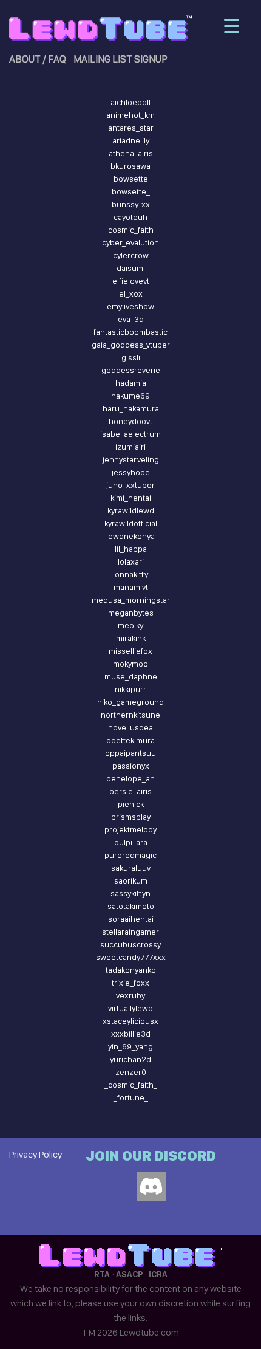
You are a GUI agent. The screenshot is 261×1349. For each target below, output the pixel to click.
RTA (102, 1274)
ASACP (129, 1274)
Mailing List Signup (120, 59)
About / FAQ (37, 59)
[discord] (151, 1186)
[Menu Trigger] (231, 26)
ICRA (158, 1274)
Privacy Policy (35, 1154)
